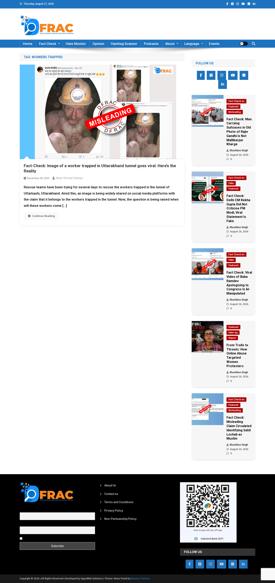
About (170, 44)
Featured (233, 106)
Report (232, 338)
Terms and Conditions (118, 502)
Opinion (98, 44)
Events (214, 44)
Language (191, 44)
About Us (110, 485)
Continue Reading (43, 215)
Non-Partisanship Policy (120, 518)
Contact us (111, 493)
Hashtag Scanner (124, 44)
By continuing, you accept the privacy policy (51, 538)
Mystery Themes (140, 578)
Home (27, 44)
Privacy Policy (113, 510)
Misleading (234, 112)
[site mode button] (244, 44)
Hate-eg (233, 332)
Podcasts (151, 44)
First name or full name (34, 510)
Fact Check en (236, 101)
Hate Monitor (76, 44)
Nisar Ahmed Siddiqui (69, 178)
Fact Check (47, 44)
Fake (231, 183)
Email (23, 524)
